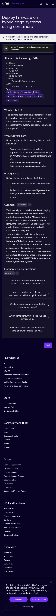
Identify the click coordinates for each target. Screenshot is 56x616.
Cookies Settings (28, 607)
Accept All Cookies (39, 599)
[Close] (51, 581)
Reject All (18, 599)
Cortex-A (27, 86)
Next (48, 345)
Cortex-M (14, 86)
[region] (28, 595)
